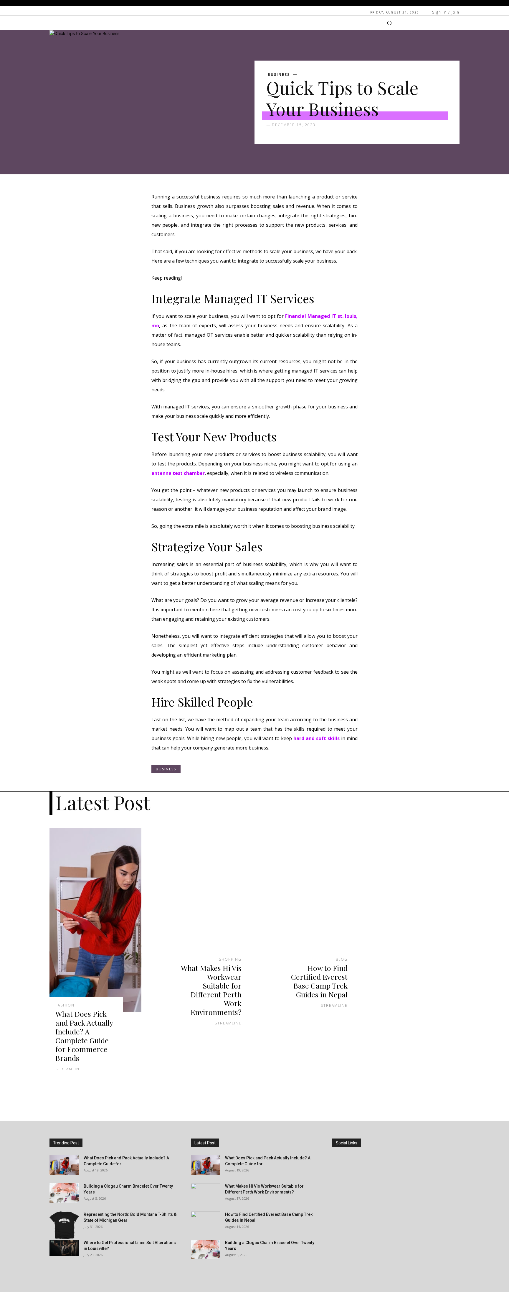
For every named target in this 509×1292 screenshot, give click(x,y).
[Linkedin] (339, 1190)
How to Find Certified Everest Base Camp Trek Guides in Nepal (319, 981)
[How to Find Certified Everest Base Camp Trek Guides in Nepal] (307, 897)
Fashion (65, 1005)
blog (342, 959)
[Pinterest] (339, 1206)
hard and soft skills (316, 738)
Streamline (68, 1068)
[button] (389, 23)
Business (279, 74)
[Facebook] (339, 1157)
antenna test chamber (178, 473)
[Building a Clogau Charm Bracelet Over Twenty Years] (64, 1193)
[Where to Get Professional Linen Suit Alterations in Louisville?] (64, 1248)
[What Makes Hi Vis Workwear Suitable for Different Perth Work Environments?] (201, 897)
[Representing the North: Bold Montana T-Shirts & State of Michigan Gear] (64, 1225)
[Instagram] (339, 1174)
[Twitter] (339, 1222)
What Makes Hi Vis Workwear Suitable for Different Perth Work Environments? (211, 990)
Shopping (230, 959)
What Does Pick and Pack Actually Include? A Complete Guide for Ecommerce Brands (84, 1036)
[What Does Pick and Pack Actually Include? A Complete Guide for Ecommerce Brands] (95, 920)
